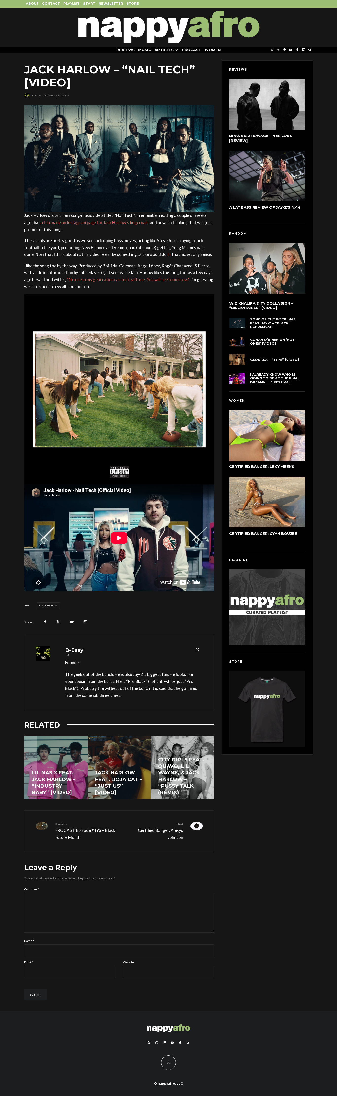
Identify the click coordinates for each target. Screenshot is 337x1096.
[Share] (45, 622)
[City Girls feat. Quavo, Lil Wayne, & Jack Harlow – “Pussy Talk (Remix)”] (182, 768)
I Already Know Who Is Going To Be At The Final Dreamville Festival (274, 378)
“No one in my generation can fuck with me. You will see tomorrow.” (128, 279)
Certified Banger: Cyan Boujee (263, 533)
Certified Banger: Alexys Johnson (160, 831)
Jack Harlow (49, 605)
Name (29, 940)
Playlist (71, 3)
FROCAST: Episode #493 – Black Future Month (85, 831)
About (32, 3)
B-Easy (36, 95)
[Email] (85, 622)
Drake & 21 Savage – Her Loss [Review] (260, 138)
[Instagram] (278, 50)
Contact (51, 3)
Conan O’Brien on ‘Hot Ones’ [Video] (272, 342)
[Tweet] (58, 622)
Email (28, 962)
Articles (164, 49)
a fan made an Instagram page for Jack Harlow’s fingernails (95, 222)
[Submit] (72, 622)
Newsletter (111, 3)
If (169, 254)
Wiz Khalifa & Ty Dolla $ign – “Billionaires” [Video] (261, 305)
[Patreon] (284, 50)
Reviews (125, 49)
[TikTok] (297, 50)
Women (213, 49)
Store (133, 3)
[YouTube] (290, 50)
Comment (31, 889)
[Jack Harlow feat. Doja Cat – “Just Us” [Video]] (119, 768)
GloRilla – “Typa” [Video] (274, 360)
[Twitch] (303, 50)
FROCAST (191, 49)
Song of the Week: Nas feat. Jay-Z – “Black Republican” (273, 323)
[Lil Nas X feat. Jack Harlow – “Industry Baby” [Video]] (56, 768)
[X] (272, 50)
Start (89, 3)
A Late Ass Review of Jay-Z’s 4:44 (264, 207)
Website (128, 962)
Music (144, 49)
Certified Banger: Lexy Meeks (261, 466)
